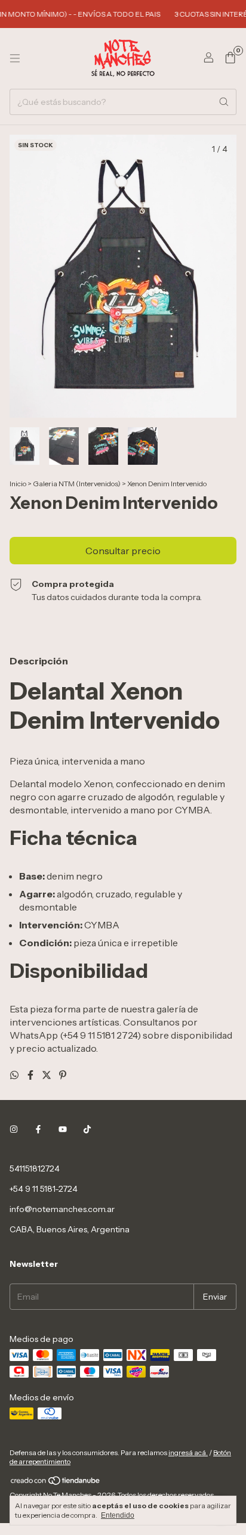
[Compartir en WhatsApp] (15, 1075)
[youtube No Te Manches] (63, 1129)
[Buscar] (224, 101)
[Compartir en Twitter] (47, 1075)
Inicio (18, 483)
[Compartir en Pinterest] (62, 1075)
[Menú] (15, 58)
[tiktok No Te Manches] (87, 1129)
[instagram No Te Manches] (14, 1129)
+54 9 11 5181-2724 (44, 1188)
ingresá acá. (188, 1452)
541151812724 (35, 1168)
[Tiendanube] (56, 1482)
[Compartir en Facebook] (31, 1075)
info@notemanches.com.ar (62, 1209)
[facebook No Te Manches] (38, 1129)
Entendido (117, 1515)
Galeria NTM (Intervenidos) (77, 483)
